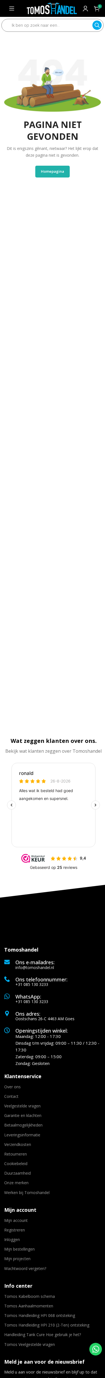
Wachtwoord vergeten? (25, 1268)
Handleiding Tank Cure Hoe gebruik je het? (42, 1334)
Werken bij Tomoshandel (27, 1192)
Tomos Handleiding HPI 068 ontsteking (39, 1315)
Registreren (14, 1230)
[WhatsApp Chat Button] (95, 1349)
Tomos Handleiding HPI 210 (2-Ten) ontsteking (46, 1325)
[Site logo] (52, 8)
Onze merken (16, 1182)
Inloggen (12, 1239)
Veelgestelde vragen (22, 1106)
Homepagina (52, 171)
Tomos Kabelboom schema (29, 1296)
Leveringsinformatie (22, 1135)
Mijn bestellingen (19, 1249)
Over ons (12, 1086)
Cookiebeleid (15, 1163)
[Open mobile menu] (11, 8)
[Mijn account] (85, 8)
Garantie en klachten (22, 1115)
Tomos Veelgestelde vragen (29, 1344)
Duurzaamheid (17, 1173)
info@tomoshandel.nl (34, 967)
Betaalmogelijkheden (23, 1125)
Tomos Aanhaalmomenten (28, 1306)
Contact (11, 1096)
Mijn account (16, 1220)
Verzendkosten (17, 1144)
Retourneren (15, 1154)
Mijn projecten (17, 1258)
